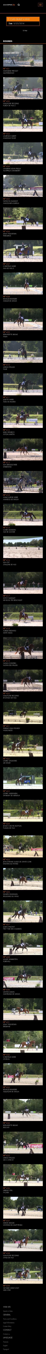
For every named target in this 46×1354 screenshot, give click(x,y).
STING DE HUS (8, 1258)
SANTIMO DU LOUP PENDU (12, 1225)
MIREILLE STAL (7, 1190)
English (5, 1346)
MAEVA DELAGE (8, 1223)
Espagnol (6, 1349)
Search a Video (8, 1311)
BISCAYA (6, 1127)
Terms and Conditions (9, 1319)
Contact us (6, 1334)
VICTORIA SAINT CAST (11, 1288)
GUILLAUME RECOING (11, 1255)
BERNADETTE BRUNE (10, 1125)
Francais (5, 1342)
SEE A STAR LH (8, 1160)
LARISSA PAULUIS (9, 1158)
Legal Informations (8, 1323)
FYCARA (6, 1192)
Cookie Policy (7, 1326)
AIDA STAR (6, 1290)
